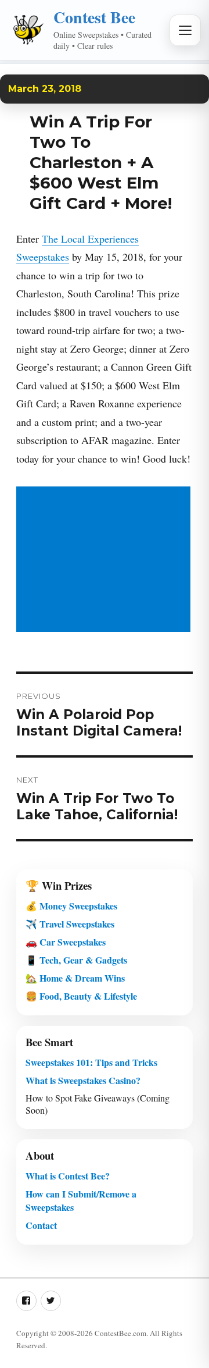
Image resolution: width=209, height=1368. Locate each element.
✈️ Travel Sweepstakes (70, 923)
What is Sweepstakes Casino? (83, 1080)
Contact (41, 1225)
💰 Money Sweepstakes (71, 905)
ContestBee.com (120, 1333)
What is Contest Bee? (68, 1175)
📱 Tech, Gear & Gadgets (76, 960)
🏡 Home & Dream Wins (75, 978)
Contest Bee (94, 17)
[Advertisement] (106, 560)
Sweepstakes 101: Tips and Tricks (91, 1062)
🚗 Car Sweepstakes (66, 941)
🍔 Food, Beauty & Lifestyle (81, 996)
